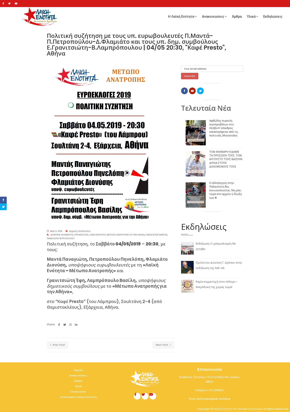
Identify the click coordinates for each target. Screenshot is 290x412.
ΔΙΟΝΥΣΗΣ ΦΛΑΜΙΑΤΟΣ (61, 234)
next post (162, 345)
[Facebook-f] (137, 396)
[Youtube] (16, 3)
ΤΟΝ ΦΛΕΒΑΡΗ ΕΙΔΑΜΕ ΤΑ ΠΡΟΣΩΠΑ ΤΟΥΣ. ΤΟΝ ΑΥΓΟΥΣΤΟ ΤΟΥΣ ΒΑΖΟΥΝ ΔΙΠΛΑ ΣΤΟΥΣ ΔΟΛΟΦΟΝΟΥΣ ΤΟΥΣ (225, 159)
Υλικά (251, 16)
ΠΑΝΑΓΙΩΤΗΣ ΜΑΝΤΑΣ (156, 234)
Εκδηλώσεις (272, 16)
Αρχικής (73, 231)
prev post (58, 345)
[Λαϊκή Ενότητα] (40, 16)
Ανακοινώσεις (213, 16)
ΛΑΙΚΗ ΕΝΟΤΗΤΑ (98, 234)
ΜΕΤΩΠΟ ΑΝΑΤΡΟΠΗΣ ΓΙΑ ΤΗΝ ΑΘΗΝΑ (126, 234)
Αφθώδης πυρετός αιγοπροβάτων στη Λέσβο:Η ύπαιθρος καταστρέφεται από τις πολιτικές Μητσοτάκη (223, 128)
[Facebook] (3, 3)
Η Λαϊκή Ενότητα (181, 16)
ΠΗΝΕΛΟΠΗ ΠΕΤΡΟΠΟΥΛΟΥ (61, 238)
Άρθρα (237, 16)
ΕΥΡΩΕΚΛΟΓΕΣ (81, 234)
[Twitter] (9, 3)
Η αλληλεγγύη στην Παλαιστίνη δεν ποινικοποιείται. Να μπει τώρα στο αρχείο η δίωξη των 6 (225, 190)
